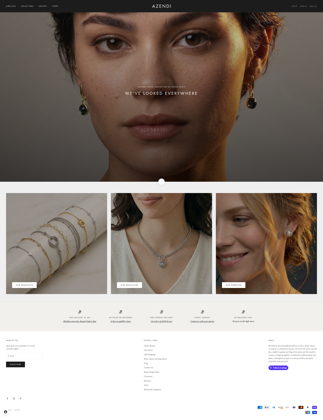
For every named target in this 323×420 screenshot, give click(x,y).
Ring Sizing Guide (151, 372)
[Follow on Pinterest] (20, 398)
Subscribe (15, 364)
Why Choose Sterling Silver (155, 359)
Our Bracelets (24, 285)
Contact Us (148, 367)
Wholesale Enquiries (152, 389)
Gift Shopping (149, 354)
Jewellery (11, 6)
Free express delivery (161, 317)
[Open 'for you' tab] (6, 412)
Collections (27, 6)
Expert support (202, 317)
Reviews (147, 381)
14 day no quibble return (120, 321)
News (146, 385)
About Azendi (149, 346)
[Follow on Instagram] (14, 398)
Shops (55, 6)
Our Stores (148, 350)
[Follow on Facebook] (7, 398)
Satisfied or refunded (120, 317)
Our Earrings (234, 285)
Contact (43, 6)
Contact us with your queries (202, 321)
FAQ (146, 363)
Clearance (148, 376)
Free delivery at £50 (79, 317)
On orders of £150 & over (161, 321)
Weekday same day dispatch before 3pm (79, 321)
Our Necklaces (129, 285)
